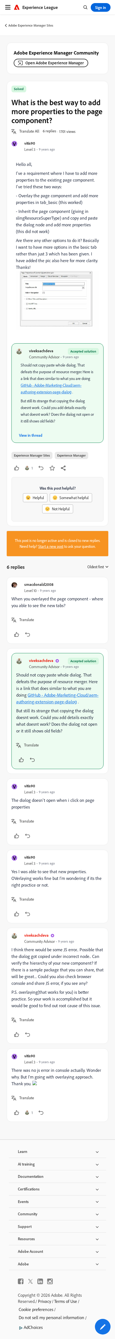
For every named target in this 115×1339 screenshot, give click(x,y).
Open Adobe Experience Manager (54, 62)
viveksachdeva (41, 350)
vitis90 (29, 143)
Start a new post (50, 546)
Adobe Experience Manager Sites (30, 25)
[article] (57, 610)
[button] (29, 131)
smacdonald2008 (38, 584)
